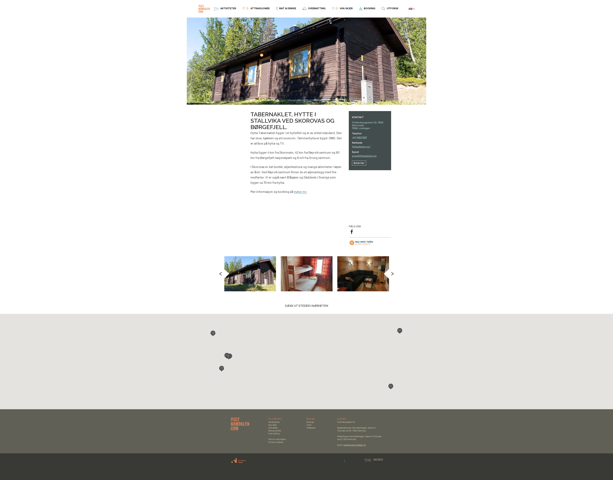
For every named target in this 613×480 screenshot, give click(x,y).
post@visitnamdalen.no (354, 445)
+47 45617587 (359, 137)
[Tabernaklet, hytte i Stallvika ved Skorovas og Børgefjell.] (250, 273)
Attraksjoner (274, 422)
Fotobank (310, 428)
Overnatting (274, 433)
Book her (359, 163)
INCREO (373, 459)
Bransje (310, 422)
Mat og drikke (274, 430)
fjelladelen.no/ (361, 146)
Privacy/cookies (275, 442)
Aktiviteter (273, 428)
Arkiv (308, 425)
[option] (250, 273)
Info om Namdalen (277, 439)
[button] (213, 333)
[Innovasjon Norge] (239, 462)
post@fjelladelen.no (364, 156)
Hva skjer (272, 425)
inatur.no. (300, 191)
